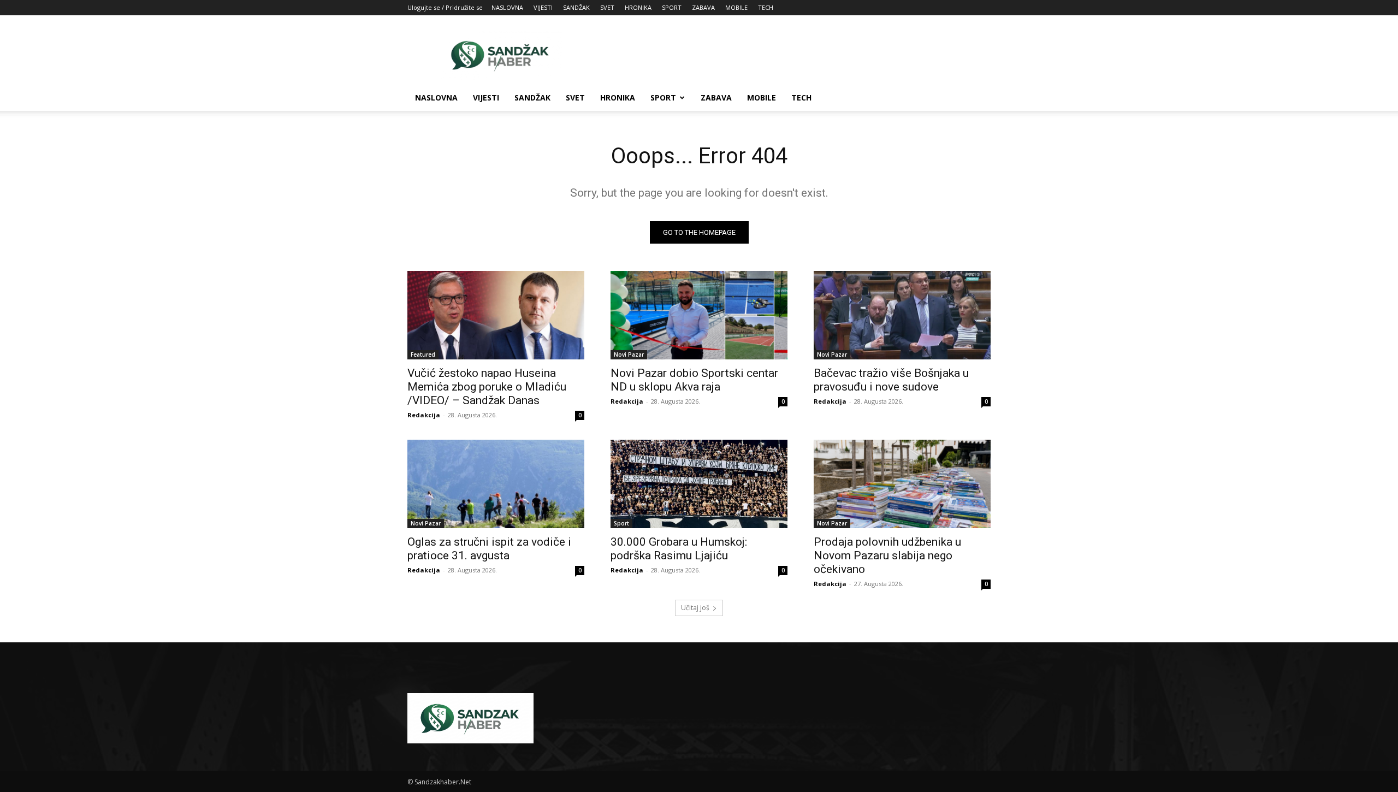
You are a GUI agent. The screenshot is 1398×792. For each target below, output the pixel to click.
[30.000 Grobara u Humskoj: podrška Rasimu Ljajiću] (699, 484)
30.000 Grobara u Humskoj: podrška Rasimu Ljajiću (679, 548)
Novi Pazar (629, 354)
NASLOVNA (507, 7)
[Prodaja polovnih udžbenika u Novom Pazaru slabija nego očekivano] (902, 484)
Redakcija (423, 415)
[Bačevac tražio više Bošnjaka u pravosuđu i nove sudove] (902, 315)
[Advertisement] (792, 55)
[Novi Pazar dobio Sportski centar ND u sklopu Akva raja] (699, 315)
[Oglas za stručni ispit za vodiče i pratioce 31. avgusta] (495, 484)
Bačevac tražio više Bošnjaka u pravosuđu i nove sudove (891, 380)
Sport (621, 523)
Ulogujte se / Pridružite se (445, 7)
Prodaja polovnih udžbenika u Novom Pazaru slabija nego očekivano (887, 555)
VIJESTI (543, 7)
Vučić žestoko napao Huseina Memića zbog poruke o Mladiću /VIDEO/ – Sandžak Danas (486, 387)
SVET (607, 7)
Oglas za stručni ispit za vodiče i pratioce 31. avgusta (489, 548)
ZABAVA (703, 7)
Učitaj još (695, 607)
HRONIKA (638, 7)
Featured (423, 354)
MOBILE (736, 7)
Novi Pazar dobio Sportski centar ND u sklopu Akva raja (694, 380)
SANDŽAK (576, 7)
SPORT (672, 7)
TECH (765, 7)
